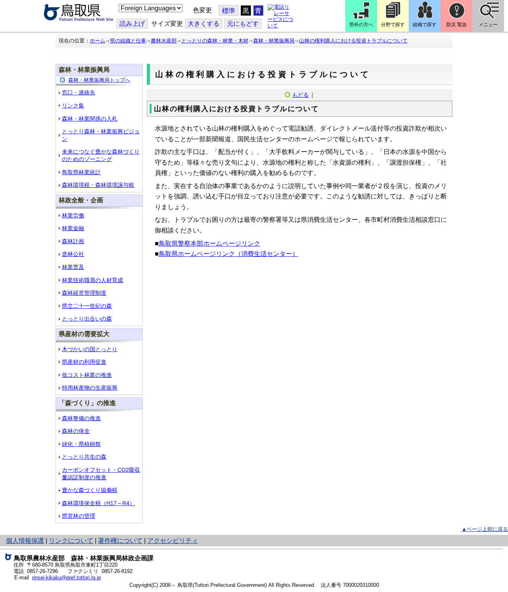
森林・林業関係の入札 (89, 118)
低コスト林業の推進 (87, 375)
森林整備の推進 (81, 418)
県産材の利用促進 (84, 362)
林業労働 (73, 215)
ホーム (97, 41)
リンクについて (71, 540)
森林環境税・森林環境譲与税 (98, 185)
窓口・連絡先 (78, 92)
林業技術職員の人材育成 (92, 280)
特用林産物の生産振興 (89, 387)
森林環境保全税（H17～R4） (98, 503)
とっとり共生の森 (84, 457)
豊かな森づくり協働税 (89, 490)
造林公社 (73, 254)
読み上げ (132, 23)
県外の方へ (361, 24)
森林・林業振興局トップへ (99, 80)
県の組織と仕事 (128, 41)
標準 (228, 11)
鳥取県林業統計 (81, 172)
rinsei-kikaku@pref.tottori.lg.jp (66, 577)
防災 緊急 (456, 24)
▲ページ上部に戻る (485, 529)
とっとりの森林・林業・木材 (214, 41)
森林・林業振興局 (273, 41)
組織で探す (425, 24)
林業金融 (73, 228)
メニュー (488, 24)
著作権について (120, 540)
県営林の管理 (78, 516)
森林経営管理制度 (84, 293)
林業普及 (73, 267)
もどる (300, 95)
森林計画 (73, 241)
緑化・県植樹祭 (81, 444)
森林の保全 (76, 431)
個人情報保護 (25, 540)
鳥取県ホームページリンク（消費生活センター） (228, 253)
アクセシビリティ (172, 540)
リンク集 (73, 105)
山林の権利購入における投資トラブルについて (353, 41)
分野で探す (393, 24)
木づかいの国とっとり (89, 349)
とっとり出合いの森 (87, 318)
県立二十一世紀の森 (87, 306)
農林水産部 (164, 41)
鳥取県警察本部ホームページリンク (209, 243)
